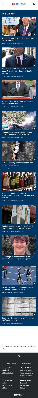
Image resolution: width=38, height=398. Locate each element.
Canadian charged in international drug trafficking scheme (18, 319)
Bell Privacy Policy (26, 370)
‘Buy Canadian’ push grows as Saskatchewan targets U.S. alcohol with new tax (18, 196)
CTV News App (7, 346)
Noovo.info (23, 383)
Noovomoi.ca (24, 385)
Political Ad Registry (26, 375)
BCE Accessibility (8, 373)
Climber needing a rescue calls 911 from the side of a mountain (18, 164)
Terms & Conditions (26, 373)
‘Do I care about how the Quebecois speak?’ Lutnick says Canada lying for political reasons (17, 71)
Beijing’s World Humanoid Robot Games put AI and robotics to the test (18, 288)
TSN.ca (4, 388)
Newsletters (31, 346)
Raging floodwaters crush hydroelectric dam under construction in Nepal (18, 133)
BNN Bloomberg (7, 385)
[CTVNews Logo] (19, 4)
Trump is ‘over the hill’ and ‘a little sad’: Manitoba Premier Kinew (17, 103)
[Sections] (4, 4)
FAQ (24, 346)
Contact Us (18, 346)
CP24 (4, 383)
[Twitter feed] (19, 356)
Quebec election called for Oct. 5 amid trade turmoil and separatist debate (17, 227)
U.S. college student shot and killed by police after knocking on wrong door (17, 258)
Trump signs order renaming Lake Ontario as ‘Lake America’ (19, 39)
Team (5, 349)
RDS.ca (22, 388)
